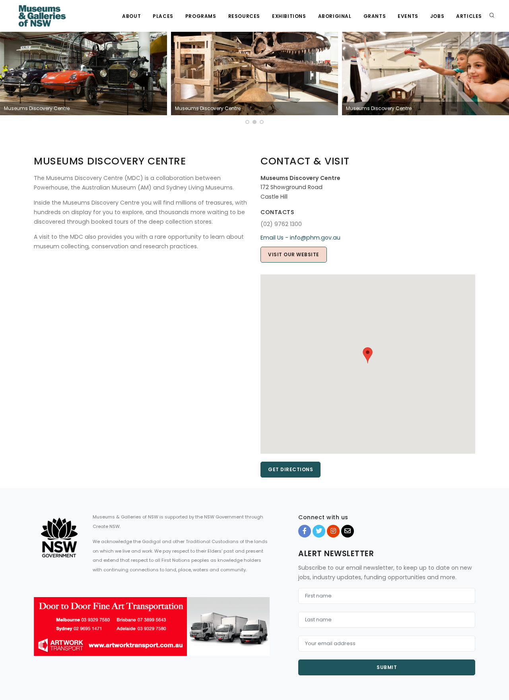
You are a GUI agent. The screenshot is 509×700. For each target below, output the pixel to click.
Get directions (290, 469)
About (131, 16)
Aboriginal (335, 16)
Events (408, 16)
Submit (387, 667)
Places (163, 16)
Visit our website (293, 254)
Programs (200, 16)
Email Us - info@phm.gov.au (300, 238)
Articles (469, 16)
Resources (244, 16)
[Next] (501, 79)
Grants (374, 16)
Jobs (437, 16)
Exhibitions (289, 16)
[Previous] (8, 79)
